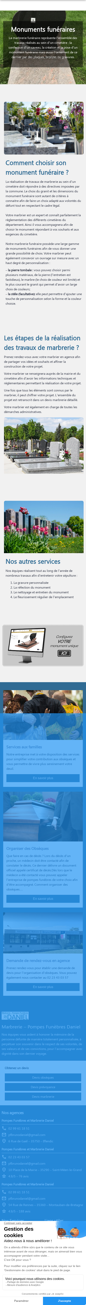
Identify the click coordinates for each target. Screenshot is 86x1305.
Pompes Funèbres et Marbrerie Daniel (28, 1120)
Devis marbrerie (43, 1096)
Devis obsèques (43, 1077)
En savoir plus (43, 778)
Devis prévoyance (43, 1087)
